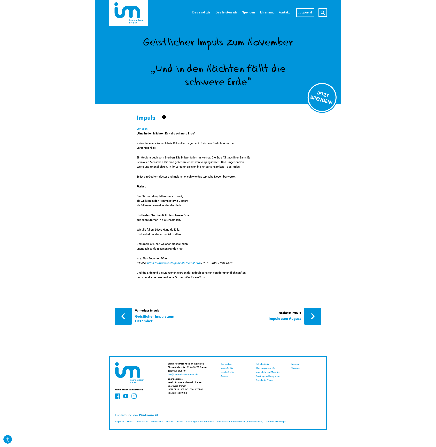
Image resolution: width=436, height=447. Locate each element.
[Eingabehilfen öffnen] (7, 439)
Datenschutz (157, 422)
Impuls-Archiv (227, 372)
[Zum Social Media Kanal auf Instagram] (134, 396)
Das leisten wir (226, 12)
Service (224, 376)
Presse (180, 422)
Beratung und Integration (267, 376)
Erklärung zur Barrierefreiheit (200, 422)
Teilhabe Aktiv (262, 364)
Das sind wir (226, 364)
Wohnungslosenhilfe (265, 368)
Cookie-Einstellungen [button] (276, 422)
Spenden (295, 364)
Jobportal (119, 422)
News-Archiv (227, 368)
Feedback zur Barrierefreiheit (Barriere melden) (240, 422)
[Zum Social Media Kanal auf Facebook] (117, 396)
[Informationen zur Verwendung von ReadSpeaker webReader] (164, 117)
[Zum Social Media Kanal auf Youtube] (125, 396)
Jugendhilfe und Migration (268, 372)
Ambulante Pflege (264, 380)
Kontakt (130, 422)
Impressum (142, 422)
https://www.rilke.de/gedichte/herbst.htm (173, 263)
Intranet (170, 422)
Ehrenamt (295, 368)
